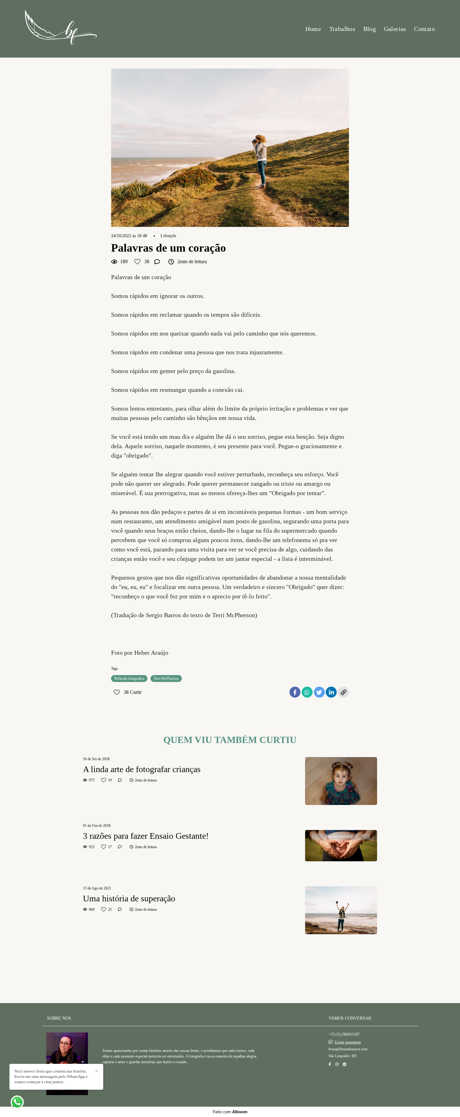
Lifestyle (168, 236)
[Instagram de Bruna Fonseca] (337, 1064)
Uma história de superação (129, 898)
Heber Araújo (151, 652)
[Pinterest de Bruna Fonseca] (344, 1064)
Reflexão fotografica (129, 678)
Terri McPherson (166, 678)
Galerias (395, 28)
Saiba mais (120, 1075)
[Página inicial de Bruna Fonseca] (60, 28)
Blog (369, 28)
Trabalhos (342, 28)
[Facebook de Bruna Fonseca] (330, 1064)
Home (313, 28)
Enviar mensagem (348, 1042)
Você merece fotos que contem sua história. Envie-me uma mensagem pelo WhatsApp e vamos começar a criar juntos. (51, 1076)
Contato (424, 28)
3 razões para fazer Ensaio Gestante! (146, 836)
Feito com (230, 1111)
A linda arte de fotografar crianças (142, 769)
